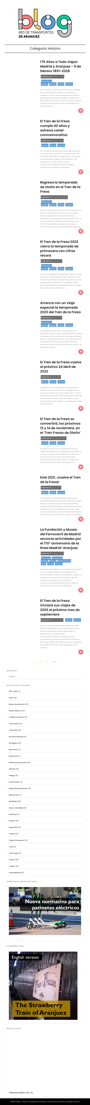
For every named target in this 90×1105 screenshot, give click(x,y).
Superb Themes (74, 1102)
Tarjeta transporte (16, 840)
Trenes (61, 84)
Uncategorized (15, 872)
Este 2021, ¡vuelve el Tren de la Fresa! (60, 479)
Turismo (69, 84)
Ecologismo (13, 743)
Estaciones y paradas (46, 82)
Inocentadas (14, 782)
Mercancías (13, 795)
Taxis (11, 847)
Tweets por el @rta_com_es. (21, 1092)
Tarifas (11, 834)
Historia (53, 84)
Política (12, 821)
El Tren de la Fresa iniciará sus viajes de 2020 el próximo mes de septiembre (60, 607)
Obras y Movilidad (16, 808)
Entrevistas (13, 756)
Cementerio (14, 723)
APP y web (13, 691)
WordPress (61, 1102)
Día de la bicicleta (16, 736)
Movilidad (12, 801)
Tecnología (13, 853)
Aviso (11, 698)
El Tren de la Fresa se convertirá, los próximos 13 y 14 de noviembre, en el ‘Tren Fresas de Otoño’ (60, 426)
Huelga (12, 775)
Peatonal (12, 814)
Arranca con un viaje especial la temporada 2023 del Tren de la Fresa (60, 307)
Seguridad (13, 827)
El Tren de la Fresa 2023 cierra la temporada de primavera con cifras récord (59, 248)
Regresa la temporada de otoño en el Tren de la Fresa (60, 187)
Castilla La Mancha (16, 717)
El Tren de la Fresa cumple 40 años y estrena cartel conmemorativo (55, 128)
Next (54, 661)
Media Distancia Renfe (18, 788)
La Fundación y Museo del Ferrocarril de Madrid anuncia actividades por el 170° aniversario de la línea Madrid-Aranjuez (60, 538)
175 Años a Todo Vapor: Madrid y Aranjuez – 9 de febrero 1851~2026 (60, 66)
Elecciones (13, 749)
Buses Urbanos (15, 710)
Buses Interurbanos (17, 704)
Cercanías (46, 558)
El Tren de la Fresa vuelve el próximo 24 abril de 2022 (60, 367)
